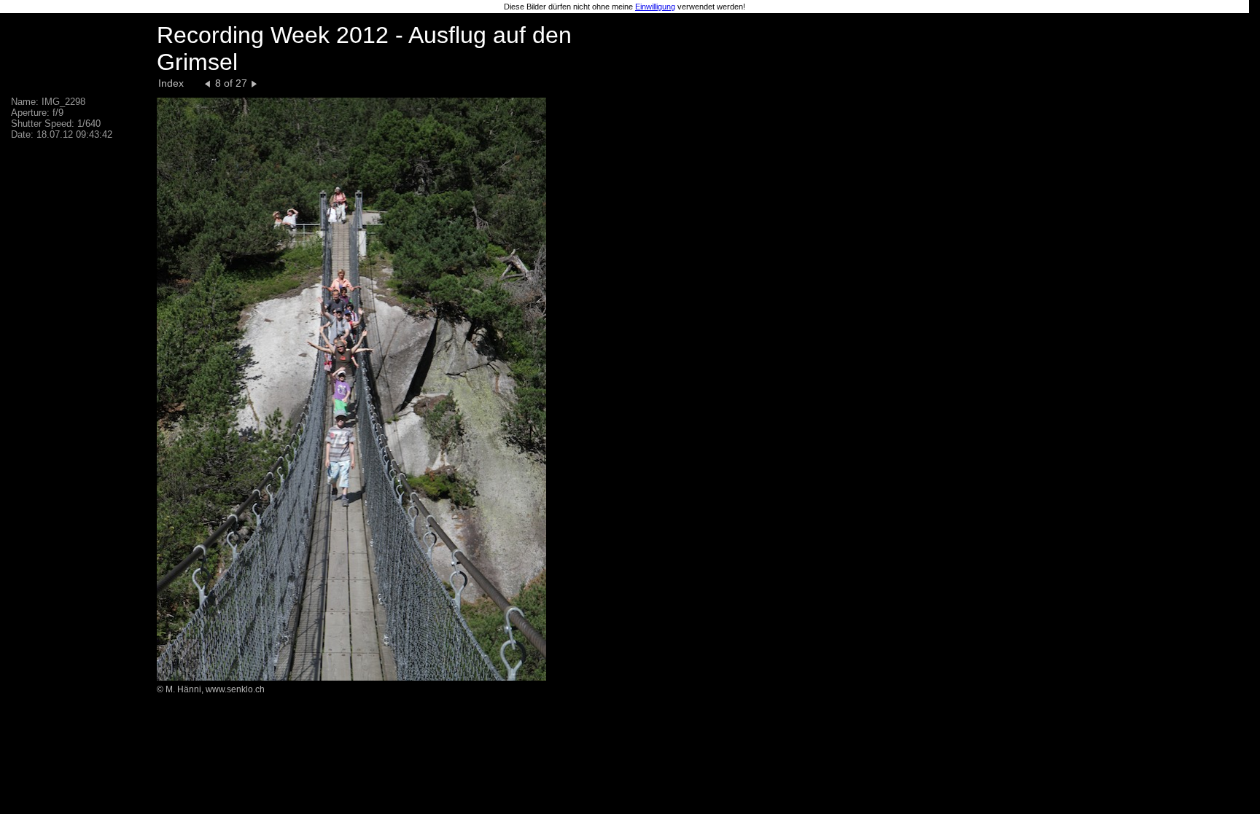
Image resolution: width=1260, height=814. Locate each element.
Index (171, 83)
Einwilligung (655, 6)
